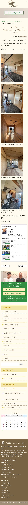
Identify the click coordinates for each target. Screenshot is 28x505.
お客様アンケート (8, 467)
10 (6, 422)
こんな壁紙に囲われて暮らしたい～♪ (13, 407)
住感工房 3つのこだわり (10, 312)
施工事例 (6, 316)
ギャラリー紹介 (7, 472)
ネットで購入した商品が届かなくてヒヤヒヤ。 (14, 394)
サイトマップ (6, 497)
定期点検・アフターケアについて (12, 333)
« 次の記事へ (5, 266)
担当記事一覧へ (22, 238)
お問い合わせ (6, 492)
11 (10, 422)
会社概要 (6, 354)
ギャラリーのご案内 (9, 350)
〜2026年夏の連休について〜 (11, 399)
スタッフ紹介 (7, 345)
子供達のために (13, 246)
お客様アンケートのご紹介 (11, 324)
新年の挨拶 (12, 257)
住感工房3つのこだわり (9, 460)
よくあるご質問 (7, 485)
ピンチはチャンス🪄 (9, 389)
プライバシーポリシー (9, 495)
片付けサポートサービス (10, 337)
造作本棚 (12, 241)
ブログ (5, 488)
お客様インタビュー (9, 320)
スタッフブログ (17, 21)
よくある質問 (7, 341)
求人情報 (6, 358)
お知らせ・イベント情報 (10, 374)
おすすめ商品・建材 (9, 328)
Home (4, 21)
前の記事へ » (22, 266)
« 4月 (2, 430)
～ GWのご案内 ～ (9, 403)
